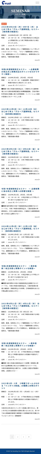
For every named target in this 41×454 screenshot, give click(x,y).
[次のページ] (29, 437)
